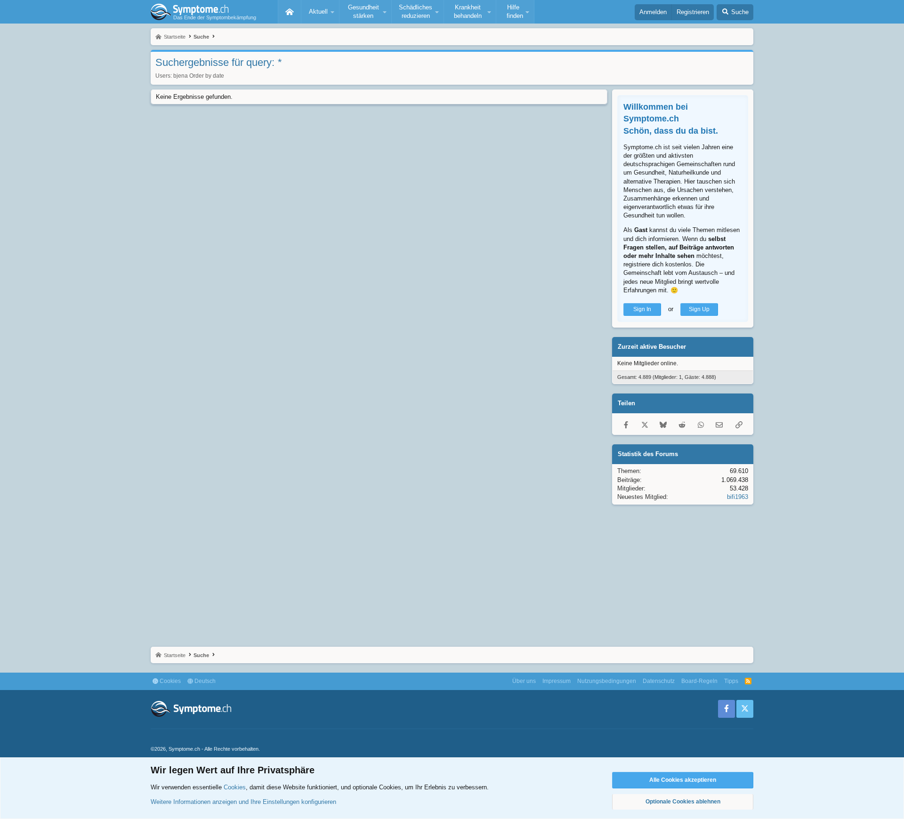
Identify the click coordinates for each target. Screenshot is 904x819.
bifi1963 (737, 496)
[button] (320, 12)
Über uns (524, 681)
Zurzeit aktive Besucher (652, 346)
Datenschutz (659, 681)
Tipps (731, 681)
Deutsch (204, 681)
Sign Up (699, 309)
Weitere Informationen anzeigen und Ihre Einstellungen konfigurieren (243, 801)
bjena (180, 75)
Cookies (169, 681)
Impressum (556, 681)
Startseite (289, 12)
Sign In (642, 309)
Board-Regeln (699, 681)
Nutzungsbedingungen (606, 681)
